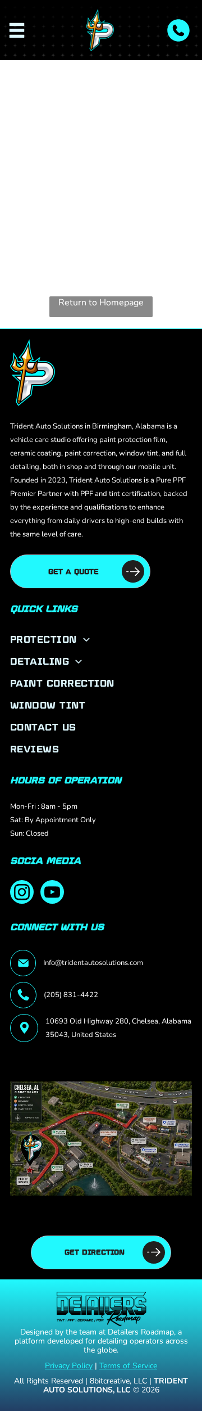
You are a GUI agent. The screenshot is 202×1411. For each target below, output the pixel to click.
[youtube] (52, 893)
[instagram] (22, 893)
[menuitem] (101, 639)
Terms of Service (128, 1365)
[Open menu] (17, 30)
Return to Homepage (101, 302)
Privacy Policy (69, 1365)
